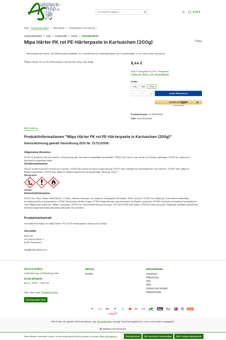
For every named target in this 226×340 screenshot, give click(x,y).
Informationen (154, 268)
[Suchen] (145, 12)
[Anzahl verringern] (133, 93)
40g (135, 86)
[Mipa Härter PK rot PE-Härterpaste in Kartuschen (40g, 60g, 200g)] (75, 88)
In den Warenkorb (178, 93)
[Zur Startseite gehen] (43, 11)
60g (143, 86)
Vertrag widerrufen (36, 299)
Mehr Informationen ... (109, 336)
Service (89, 268)
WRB (148, 284)
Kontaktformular (49, 292)
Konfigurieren (133, 336)
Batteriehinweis (153, 291)
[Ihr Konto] (183, 12)
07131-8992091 (33, 278)
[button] (178, 103)
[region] (74, 88)
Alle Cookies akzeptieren (189, 336)
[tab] (31, 128)
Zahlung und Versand (156, 288)
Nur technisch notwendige (158, 336)
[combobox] (119, 12)
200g (151, 86)
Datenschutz (152, 277)
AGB (148, 281)
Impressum (151, 273)
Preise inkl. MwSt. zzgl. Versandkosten (150, 74)
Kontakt (89, 273)
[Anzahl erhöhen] (151, 93)
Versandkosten (104, 321)
